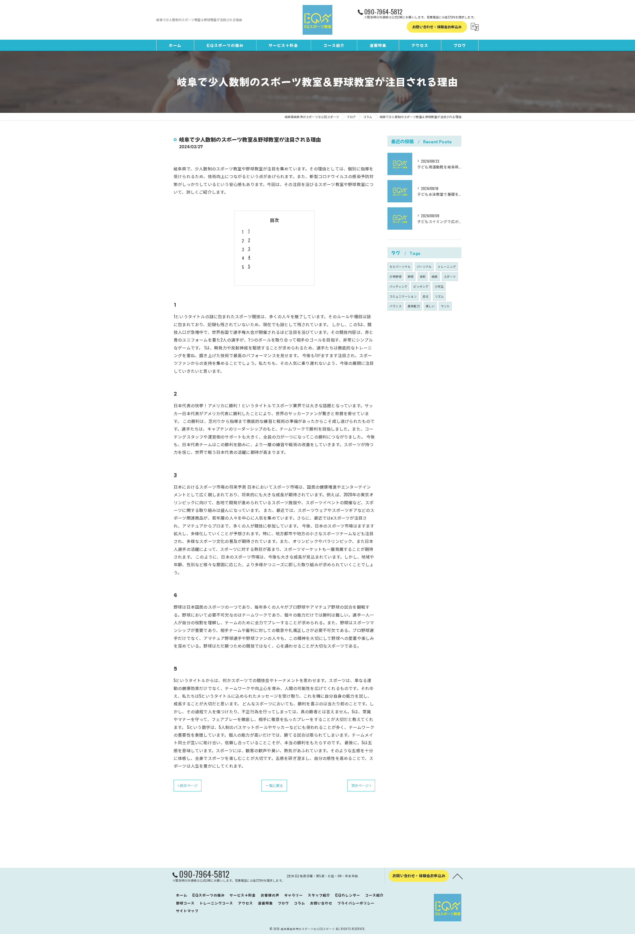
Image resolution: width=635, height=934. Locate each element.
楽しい (430, 306)
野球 (410, 276)
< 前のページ (187, 785)
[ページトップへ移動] (458, 876)
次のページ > (361, 785)
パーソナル (424, 266)
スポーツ (450, 276)
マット (445, 306)
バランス (395, 306)
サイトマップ (187, 910)
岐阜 (435, 276)
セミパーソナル (400, 266)
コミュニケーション (403, 296)
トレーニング (447, 266)
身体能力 (414, 306)
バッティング (398, 286)
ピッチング (420, 286)
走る (426, 296)
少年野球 (395, 276)
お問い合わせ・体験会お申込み (437, 26)
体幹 (423, 276)
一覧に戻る (274, 785)
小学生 (439, 286)
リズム (439, 296)
